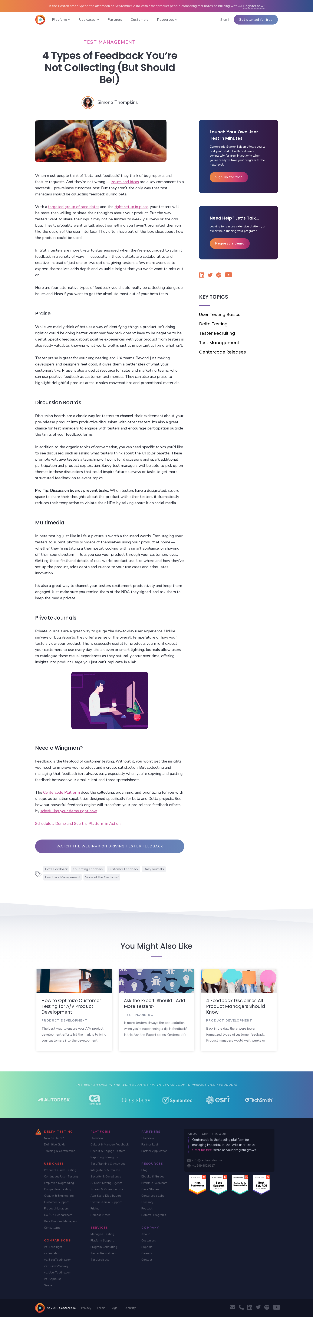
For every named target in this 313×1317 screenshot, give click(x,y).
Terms (101, 1308)
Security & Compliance (105, 1176)
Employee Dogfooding (59, 1183)
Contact (146, 1260)
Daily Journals (154, 869)
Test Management (219, 343)
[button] (61, 19)
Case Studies (150, 1189)
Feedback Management (62, 877)
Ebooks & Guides (152, 1176)
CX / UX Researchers (58, 1215)
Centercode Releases (222, 352)
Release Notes (100, 1215)
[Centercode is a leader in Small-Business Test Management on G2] (261, 1184)
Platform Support (102, 1240)
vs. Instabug (52, 1253)
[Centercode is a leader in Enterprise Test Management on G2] (218, 1184)
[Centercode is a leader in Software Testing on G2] (197, 1184)
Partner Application (154, 1151)
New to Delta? (54, 1138)
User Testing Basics (219, 314)
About (145, 1234)
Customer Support (56, 1202)
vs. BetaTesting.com (57, 1260)
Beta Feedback (56, 869)
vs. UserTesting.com (57, 1272)
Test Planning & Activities (107, 1164)
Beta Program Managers (60, 1221)
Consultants (52, 1228)
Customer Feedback (123, 869)
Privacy (86, 1308)
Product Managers (56, 1208)
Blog (144, 1170)
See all (49, 1285)
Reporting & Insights (104, 1157)
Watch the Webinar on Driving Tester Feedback (109, 846)
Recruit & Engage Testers (107, 1151)
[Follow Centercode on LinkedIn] (201, 275)
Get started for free (256, 19)
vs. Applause (53, 1279)
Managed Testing (102, 1234)
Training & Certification (59, 1151)
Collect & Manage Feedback (109, 1144)
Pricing (94, 1208)
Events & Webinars (154, 1183)
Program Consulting (103, 1247)
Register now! (253, 6)
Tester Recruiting (217, 333)
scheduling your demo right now (68, 810)
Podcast (146, 1208)
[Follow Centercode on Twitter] (210, 275)
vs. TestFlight (53, 1247)
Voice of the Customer (102, 877)
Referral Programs (153, 1215)
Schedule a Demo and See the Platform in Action (77, 823)
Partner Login (150, 1144)
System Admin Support (106, 1202)
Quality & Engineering (59, 1196)
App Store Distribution (105, 1196)
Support (146, 1247)
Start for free (202, 1150)
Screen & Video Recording (108, 1189)
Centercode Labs (152, 1196)
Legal (115, 1308)
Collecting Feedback (88, 869)
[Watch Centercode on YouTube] (227, 275)
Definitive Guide (55, 1144)
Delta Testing (213, 324)
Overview (96, 1138)
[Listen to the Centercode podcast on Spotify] (218, 275)
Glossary (147, 1202)
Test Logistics (99, 1260)
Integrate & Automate (105, 1170)
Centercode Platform (61, 792)
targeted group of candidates (73, 206)
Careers (146, 1253)
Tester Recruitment (103, 1253)
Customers (148, 1240)
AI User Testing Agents (106, 1183)
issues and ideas (125, 181)
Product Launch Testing (60, 1170)
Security (130, 1308)
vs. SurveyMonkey (56, 1266)
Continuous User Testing (61, 1176)
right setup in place (131, 206)
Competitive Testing (57, 1189)
